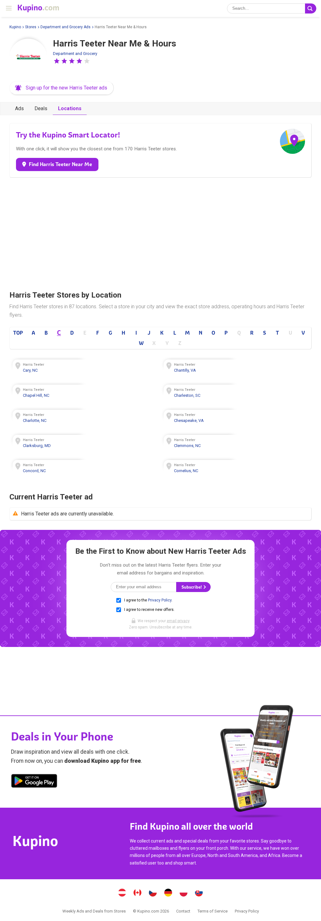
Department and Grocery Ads (65, 27)
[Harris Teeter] (28, 57)
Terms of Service (212, 911)
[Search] (310, 8)
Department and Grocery (75, 53)
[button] (57, 61)
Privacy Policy (159, 600)
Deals (40, 108)
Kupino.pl (183, 893)
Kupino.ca (137, 893)
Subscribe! (192, 587)
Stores (30, 27)
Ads (19, 108)
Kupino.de (168, 893)
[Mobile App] (34, 782)
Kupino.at (122, 893)
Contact (183, 911)
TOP (18, 333)
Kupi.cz (153, 893)
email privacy (178, 621)
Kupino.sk (199, 893)
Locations (70, 108)
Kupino (15, 27)
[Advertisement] (160, 232)
